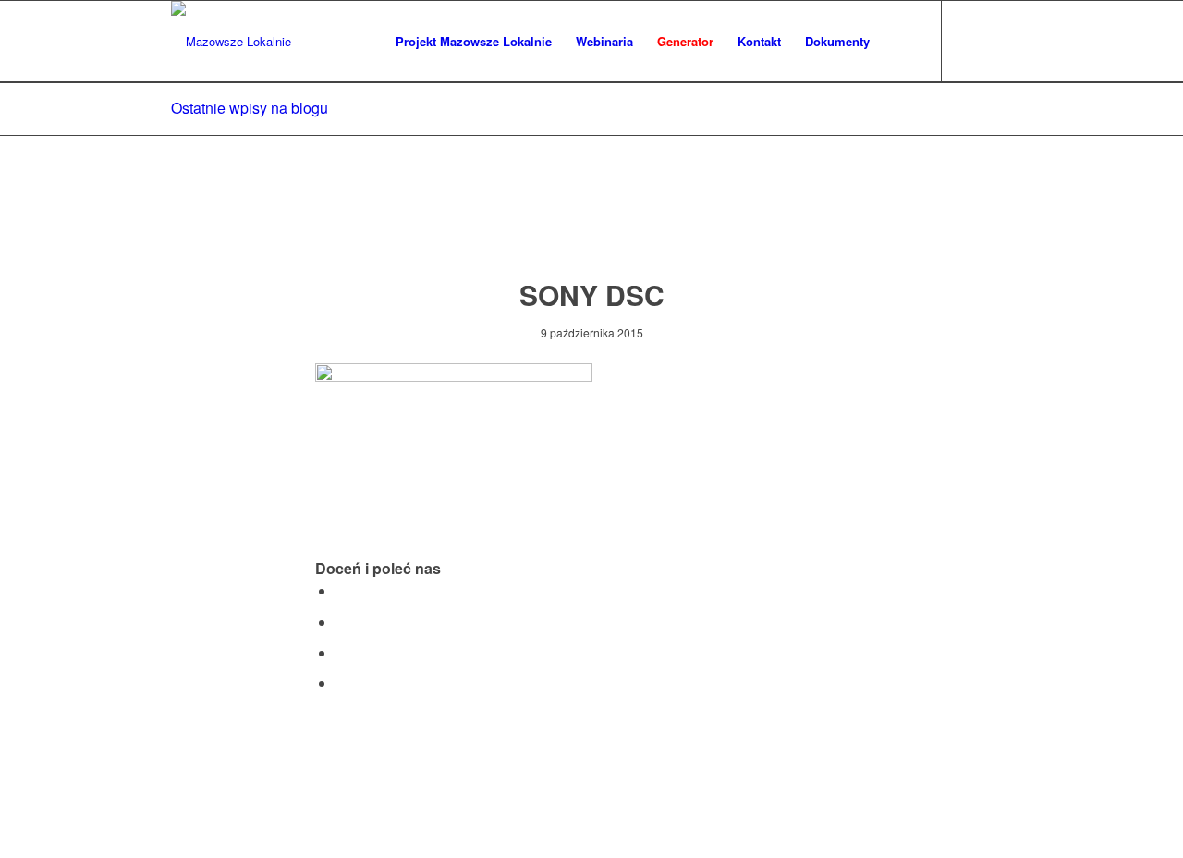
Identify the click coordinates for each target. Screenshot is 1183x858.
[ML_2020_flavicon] (231, 41)
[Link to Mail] (998, 41)
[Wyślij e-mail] (341, 683)
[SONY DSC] (592, 225)
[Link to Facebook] (970, 41)
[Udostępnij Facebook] (341, 590)
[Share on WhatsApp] (341, 652)
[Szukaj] (900, 41)
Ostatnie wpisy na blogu (249, 107)
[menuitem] (474, 41)
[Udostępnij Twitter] (341, 621)
